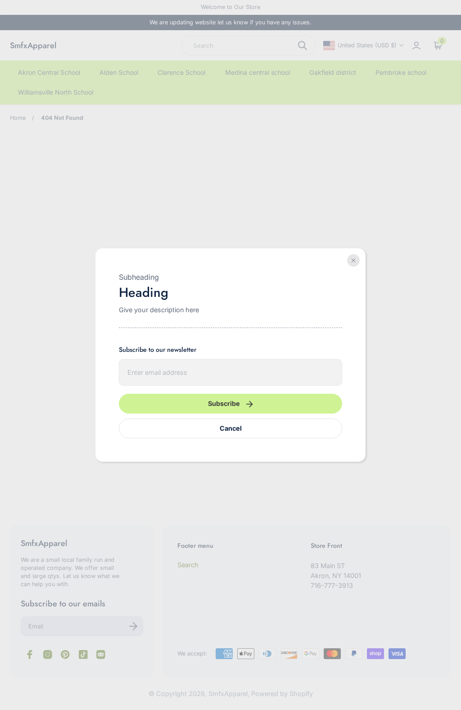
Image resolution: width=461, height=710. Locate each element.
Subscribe (224, 403)
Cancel (231, 428)
